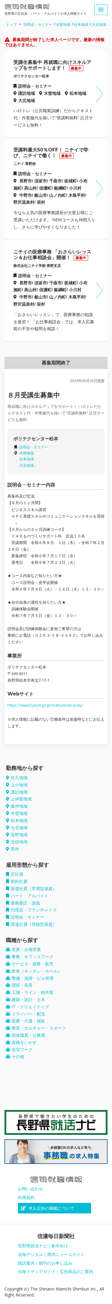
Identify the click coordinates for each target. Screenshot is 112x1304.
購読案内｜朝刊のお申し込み (45, 1263)
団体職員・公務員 (28, 1035)
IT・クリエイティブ (30, 1006)
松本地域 (81, 24)
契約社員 (19, 881)
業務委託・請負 (25, 903)
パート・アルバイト (29, 895)
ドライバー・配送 (28, 1014)
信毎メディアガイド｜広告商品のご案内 (55, 1271)
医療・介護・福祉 (28, 1020)
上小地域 (19, 784)
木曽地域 (63, 24)
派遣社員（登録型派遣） (34, 924)
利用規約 (26, 1197)
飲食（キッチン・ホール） (37, 971)
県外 (15, 849)
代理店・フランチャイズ (34, 910)
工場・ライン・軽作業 (32, 992)
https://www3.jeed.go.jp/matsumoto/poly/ (45, 705)
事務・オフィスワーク (32, 956)
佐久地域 (19, 777)
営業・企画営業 (26, 949)
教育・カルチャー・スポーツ (39, 1028)
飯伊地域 (19, 806)
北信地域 (19, 841)
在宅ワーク (22, 1049)
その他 (18, 1056)
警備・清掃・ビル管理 (32, 978)
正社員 (17, 874)
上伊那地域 (21, 799)
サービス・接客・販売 (32, 964)
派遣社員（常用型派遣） (34, 888)
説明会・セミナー (38, 24)
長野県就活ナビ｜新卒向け (43, 1245)
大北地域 (99, 24)
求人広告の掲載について (50, 1208)
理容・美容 (22, 985)
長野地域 (19, 834)
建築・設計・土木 (28, 999)
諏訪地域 (19, 792)
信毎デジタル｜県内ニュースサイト (51, 1254)
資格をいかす (24, 1042)
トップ (11, 24)
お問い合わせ (30, 1188)
